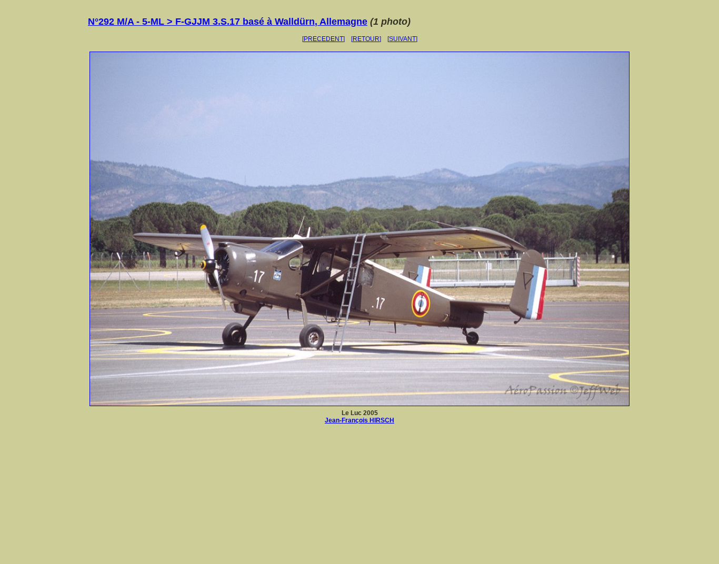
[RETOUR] (366, 39)
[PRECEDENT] (323, 39)
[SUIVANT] (402, 39)
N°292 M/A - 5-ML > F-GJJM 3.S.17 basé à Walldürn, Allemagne (227, 21)
